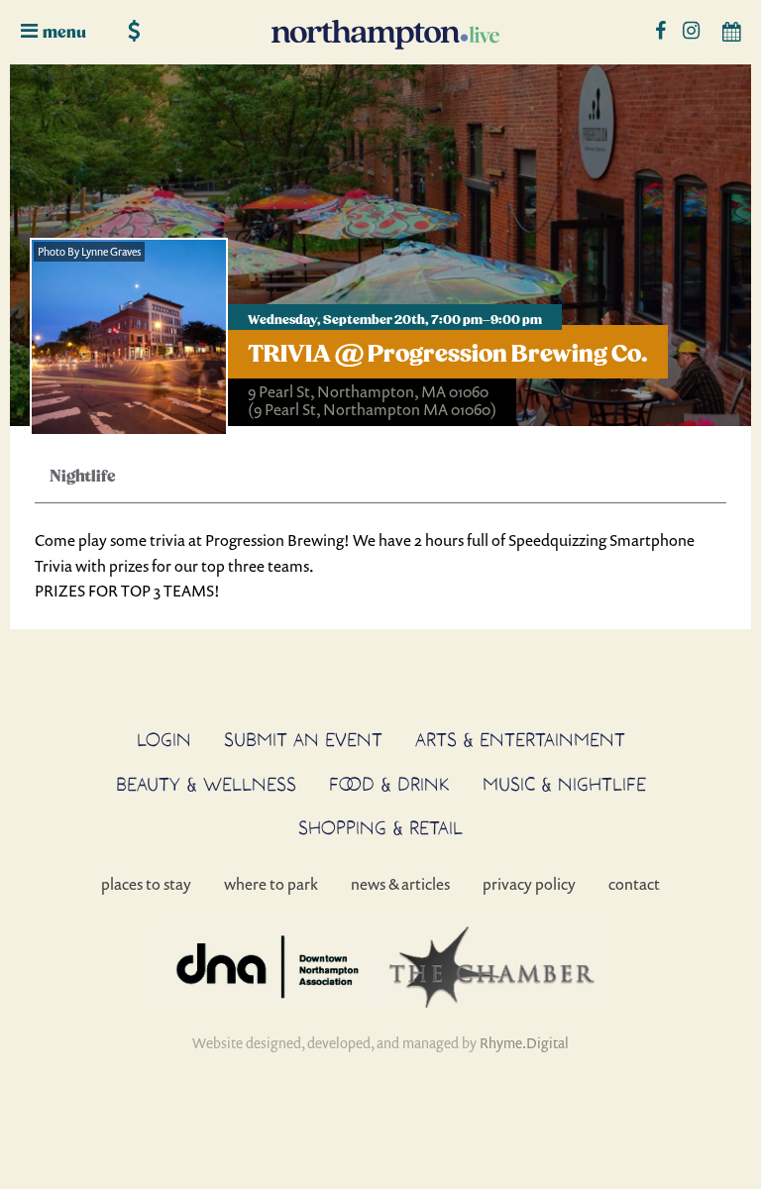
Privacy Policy (529, 884)
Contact (634, 884)
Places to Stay (146, 884)
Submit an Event (303, 739)
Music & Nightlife (564, 784)
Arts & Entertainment (520, 739)
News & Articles (400, 884)
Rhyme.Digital (524, 1042)
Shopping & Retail (380, 827)
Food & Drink (389, 784)
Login (164, 739)
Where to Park (271, 884)
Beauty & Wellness (206, 784)
